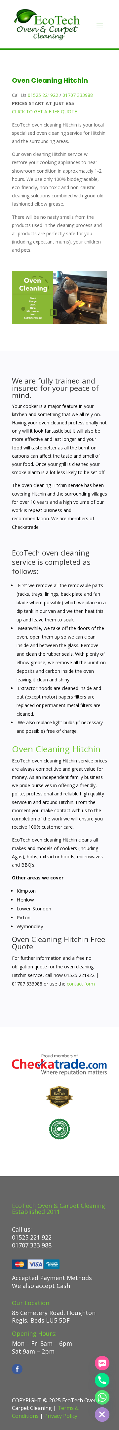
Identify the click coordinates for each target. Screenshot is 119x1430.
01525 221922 (43, 95)
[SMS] (102, 1363)
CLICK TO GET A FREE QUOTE (44, 111)
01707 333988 (77, 95)
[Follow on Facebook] (17, 1369)
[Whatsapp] (102, 1397)
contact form (81, 984)
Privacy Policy (60, 1415)
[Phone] (102, 1380)
